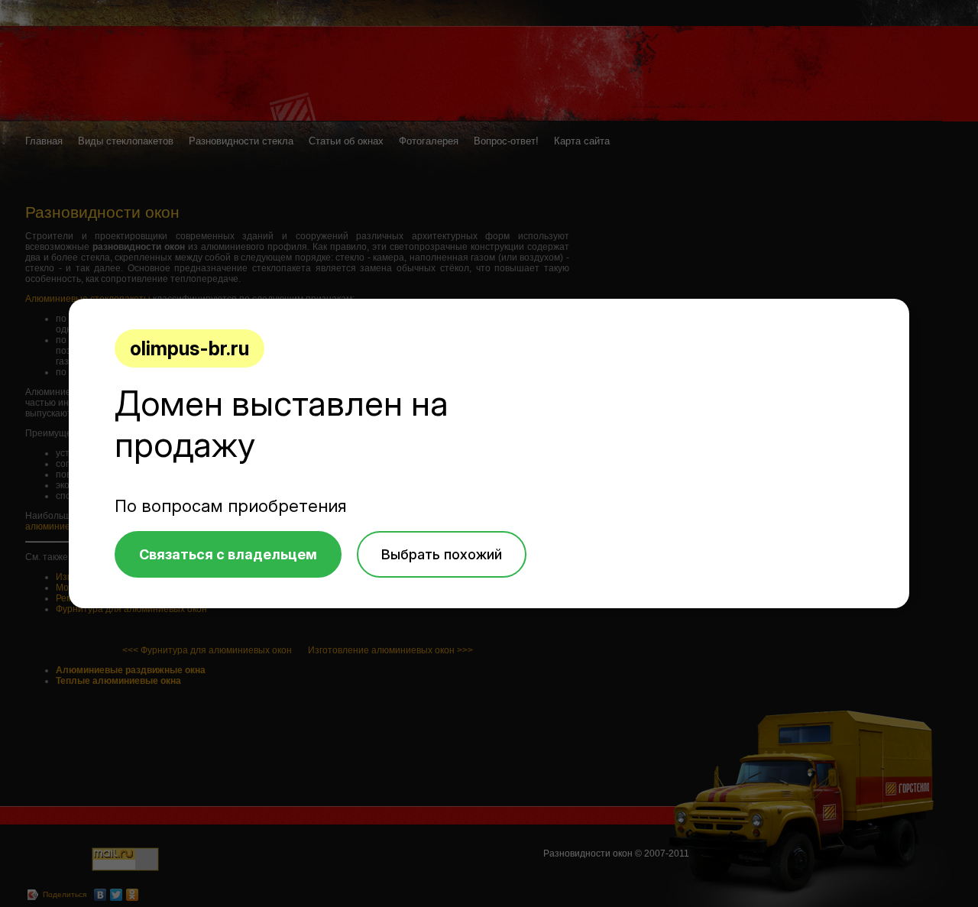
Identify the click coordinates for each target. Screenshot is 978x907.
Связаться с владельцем (228, 554)
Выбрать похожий (441, 554)
